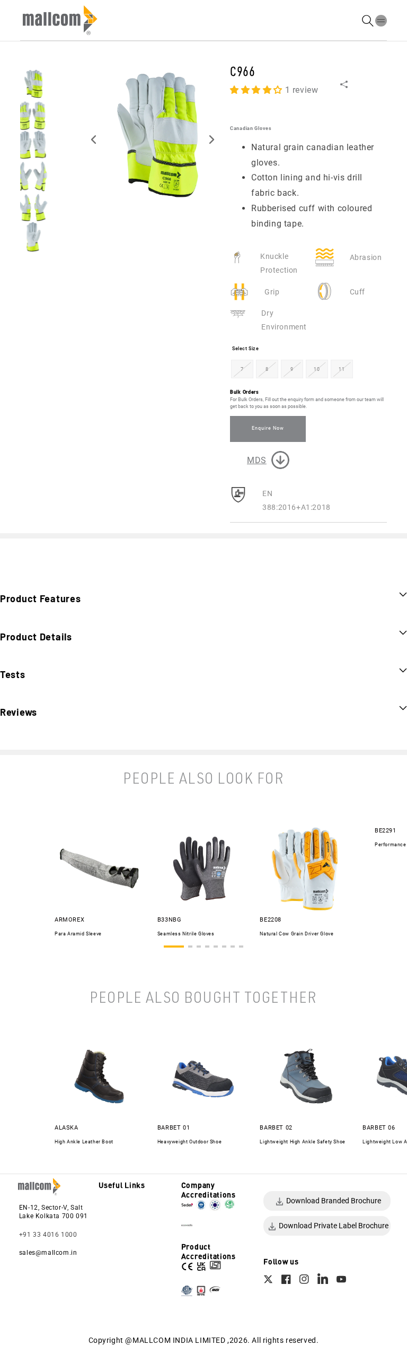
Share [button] (358, 84)
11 (341, 369)
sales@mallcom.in (48, 1252)
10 (317, 369)
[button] (381, 20)
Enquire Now (268, 428)
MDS (257, 460)
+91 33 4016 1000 (48, 1234)
